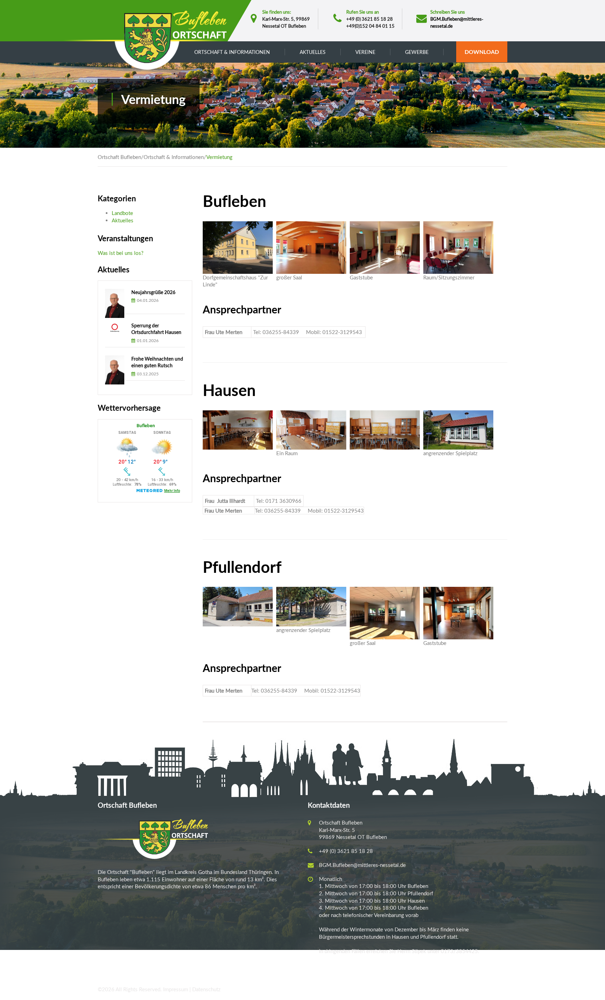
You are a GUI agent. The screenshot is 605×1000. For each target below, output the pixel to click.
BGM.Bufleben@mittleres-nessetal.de (362, 865)
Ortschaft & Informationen (174, 157)
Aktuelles (122, 220)
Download (482, 51)
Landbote (122, 213)
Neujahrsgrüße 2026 (153, 292)
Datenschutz (206, 989)
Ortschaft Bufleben (119, 157)
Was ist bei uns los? (121, 253)
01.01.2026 (147, 340)
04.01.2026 (147, 300)
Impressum (175, 989)
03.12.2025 (147, 373)
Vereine (365, 52)
